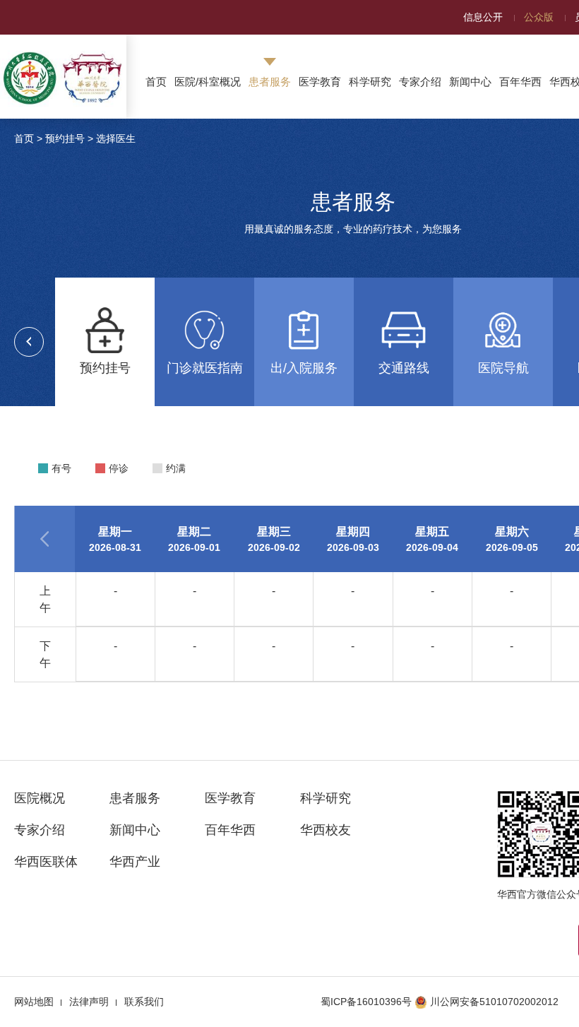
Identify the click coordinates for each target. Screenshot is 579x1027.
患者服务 (270, 82)
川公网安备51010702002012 (494, 1001)
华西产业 (134, 862)
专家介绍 (420, 82)
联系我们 (144, 1001)
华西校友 (325, 830)
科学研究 (370, 82)
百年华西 (520, 82)
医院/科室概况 (207, 82)
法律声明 (89, 1001)
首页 (156, 82)
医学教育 (320, 82)
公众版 (539, 17)
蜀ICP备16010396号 (366, 1001)
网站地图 (34, 1001)
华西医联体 (46, 862)
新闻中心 (470, 82)
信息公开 (483, 17)
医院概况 (39, 798)
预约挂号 (65, 138)
